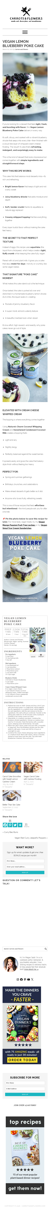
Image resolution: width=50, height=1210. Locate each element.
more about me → (31, 969)
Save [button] (33, 657)
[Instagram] (17, 979)
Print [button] (41, 656)
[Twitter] (15, 823)
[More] (20, 823)
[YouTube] (28, 979)
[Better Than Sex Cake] (12, 795)
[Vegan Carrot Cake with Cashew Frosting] (33, 767)
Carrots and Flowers (25, 13)
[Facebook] (5, 823)
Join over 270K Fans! (25, 1105)
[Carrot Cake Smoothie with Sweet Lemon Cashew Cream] (12, 767)
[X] (32, 979)
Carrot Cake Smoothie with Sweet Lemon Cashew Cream (12, 779)
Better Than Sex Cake (11, 805)
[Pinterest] (25, 979)
